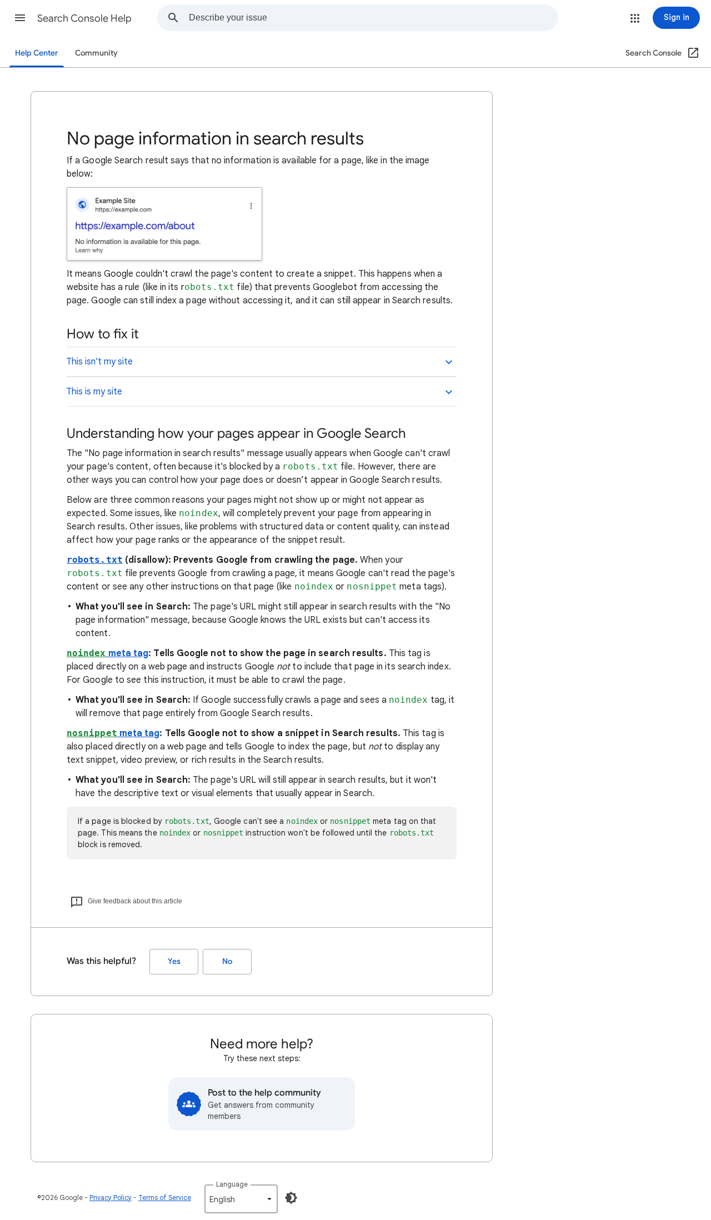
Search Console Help (84, 18)
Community (96, 53)
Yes (174, 961)
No (227, 961)
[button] (20, 17)
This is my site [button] (94, 391)
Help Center (36, 53)
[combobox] (373, 18)
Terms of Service (164, 1197)
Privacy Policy (110, 1197)
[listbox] (241, 1198)
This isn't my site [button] (99, 361)
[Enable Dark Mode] (291, 1197)
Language (232, 1184)
